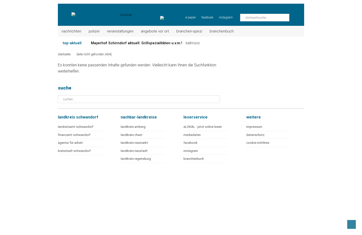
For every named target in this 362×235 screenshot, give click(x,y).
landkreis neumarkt (134, 143)
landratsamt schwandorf (75, 127)
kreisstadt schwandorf (74, 151)
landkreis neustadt (134, 151)
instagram (226, 17)
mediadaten (192, 135)
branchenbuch (193, 159)
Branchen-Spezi (189, 31)
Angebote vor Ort (155, 31)
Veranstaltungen (120, 31)
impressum (254, 127)
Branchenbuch (222, 31)
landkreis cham (131, 135)
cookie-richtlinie (257, 143)
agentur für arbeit (70, 143)
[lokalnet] (95, 12)
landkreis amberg (133, 127)
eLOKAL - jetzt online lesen (202, 127)
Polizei (94, 31)
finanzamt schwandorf (74, 135)
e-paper (190, 17)
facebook (207, 17)
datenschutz (255, 135)
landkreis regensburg (136, 159)
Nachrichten (71, 31)
